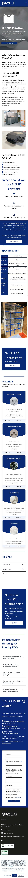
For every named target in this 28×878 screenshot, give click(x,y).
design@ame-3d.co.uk (19, 836)
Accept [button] (14, 875)
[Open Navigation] (26, 3)
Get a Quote (14, 241)
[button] (14, 564)
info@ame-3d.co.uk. (16, 237)
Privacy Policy (10, 866)
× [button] (25, 858)
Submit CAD (12, 365)
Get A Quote (9, 43)
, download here (20, 235)
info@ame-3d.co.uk (8, 833)
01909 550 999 (7, 830)
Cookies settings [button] (7, 875)
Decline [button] (20, 875)
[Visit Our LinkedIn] (2, 840)
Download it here (13, 741)
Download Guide (14, 623)
